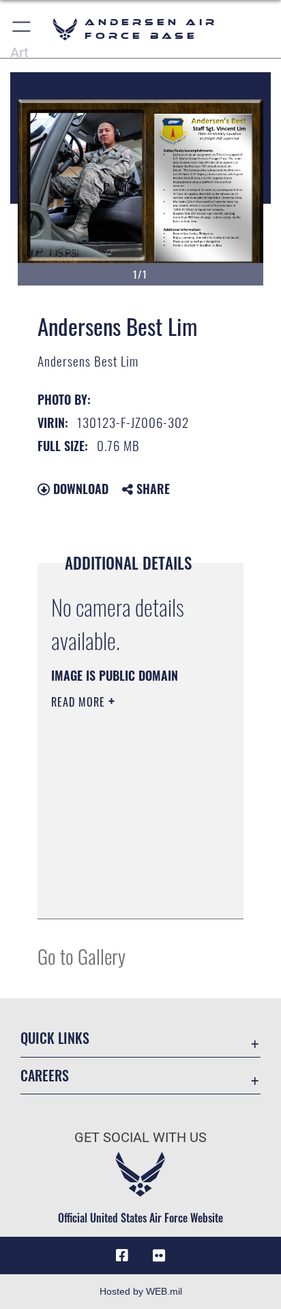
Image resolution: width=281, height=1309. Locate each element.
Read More (79, 702)
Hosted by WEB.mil (141, 1291)
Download (79, 488)
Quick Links (54, 1038)
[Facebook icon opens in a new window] (122, 1256)
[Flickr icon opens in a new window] (159, 1256)
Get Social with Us (140, 1137)
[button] (22, 29)
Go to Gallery (81, 955)
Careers (44, 1075)
